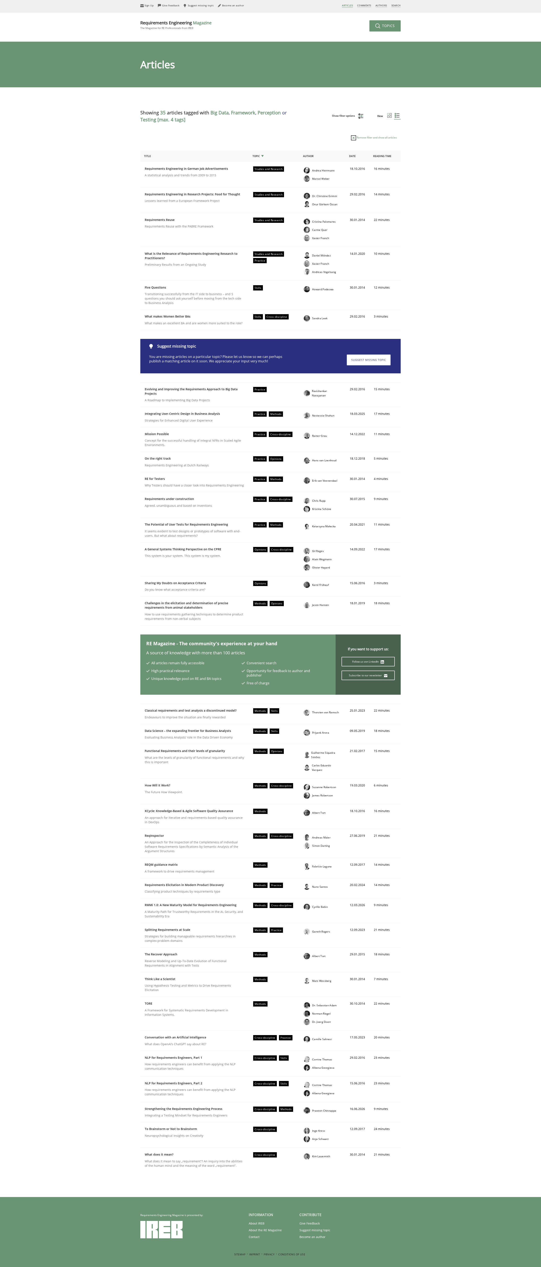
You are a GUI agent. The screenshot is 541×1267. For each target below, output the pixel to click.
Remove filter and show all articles (376, 137)
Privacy (269, 1254)
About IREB (256, 1223)
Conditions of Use (291, 1254)
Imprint (254, 1254)
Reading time (382, 156)
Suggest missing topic (368, 360)
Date (352, 156)
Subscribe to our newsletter (366, 675)
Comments (364, 5)
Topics (388, 25)
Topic (256, 156)
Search (396, 5)
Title (147, 156)
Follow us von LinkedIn (366, 661)
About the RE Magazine (265, 1230)
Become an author (312, 1237)
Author (308, 156)
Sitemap (240, 1254)
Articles (347, 5)
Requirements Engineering (176, 25)
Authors (381, 5)
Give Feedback (309, 1223)
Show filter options (344, 116)
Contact (254, 1237)
